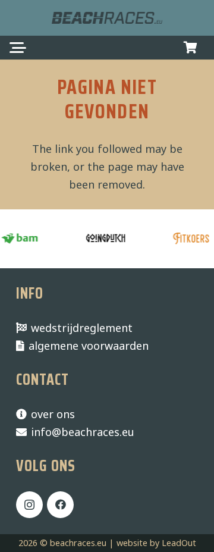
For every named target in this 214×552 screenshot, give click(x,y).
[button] (18, 47)
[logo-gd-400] (104, 238)
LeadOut (179, 542)
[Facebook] (60, 504)
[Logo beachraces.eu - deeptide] (107, 18)
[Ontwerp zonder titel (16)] (190, 238)
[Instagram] (29, 504)
